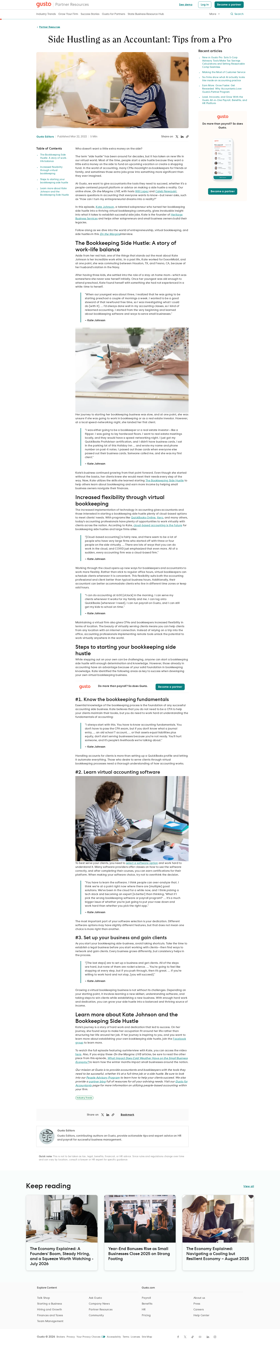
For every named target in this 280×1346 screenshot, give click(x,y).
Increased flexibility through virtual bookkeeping (51, 170)
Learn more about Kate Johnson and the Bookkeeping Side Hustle (54, 191)
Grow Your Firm (68, 14)
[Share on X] (177, 136)
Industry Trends (46, 14)
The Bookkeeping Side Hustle (165, 480)
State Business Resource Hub (146, 14)
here (78, 1054)
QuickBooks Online (143, 517)
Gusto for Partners (113, 14)
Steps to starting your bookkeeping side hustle (54, 181)
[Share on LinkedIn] (182, 136)
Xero (160, 517)
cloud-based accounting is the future (158, 525)
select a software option (142, 863)
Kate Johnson (105, 207)
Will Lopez (142, 191)
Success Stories (90, 14)
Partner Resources (72, 5)
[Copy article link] (187, 136)
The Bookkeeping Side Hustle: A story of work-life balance (53, 158)
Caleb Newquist (165, 191)
